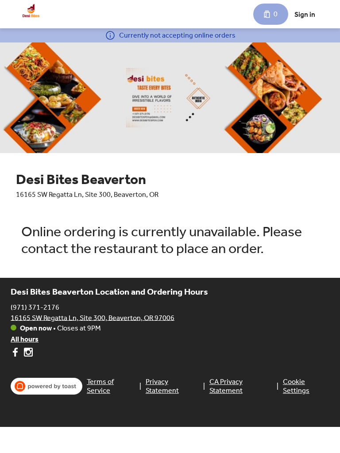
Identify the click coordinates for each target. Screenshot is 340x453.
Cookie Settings (296, 386)
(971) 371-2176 (35, 307)
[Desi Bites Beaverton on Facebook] (16, 354)
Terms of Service (100, 386)
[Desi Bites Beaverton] (31, 11)
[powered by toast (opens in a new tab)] (46, 386)
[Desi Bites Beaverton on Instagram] (27, 354)
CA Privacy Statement (226, 386)
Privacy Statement (162, 386)
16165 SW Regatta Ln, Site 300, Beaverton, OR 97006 (92, 317)
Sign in (304, 14)
